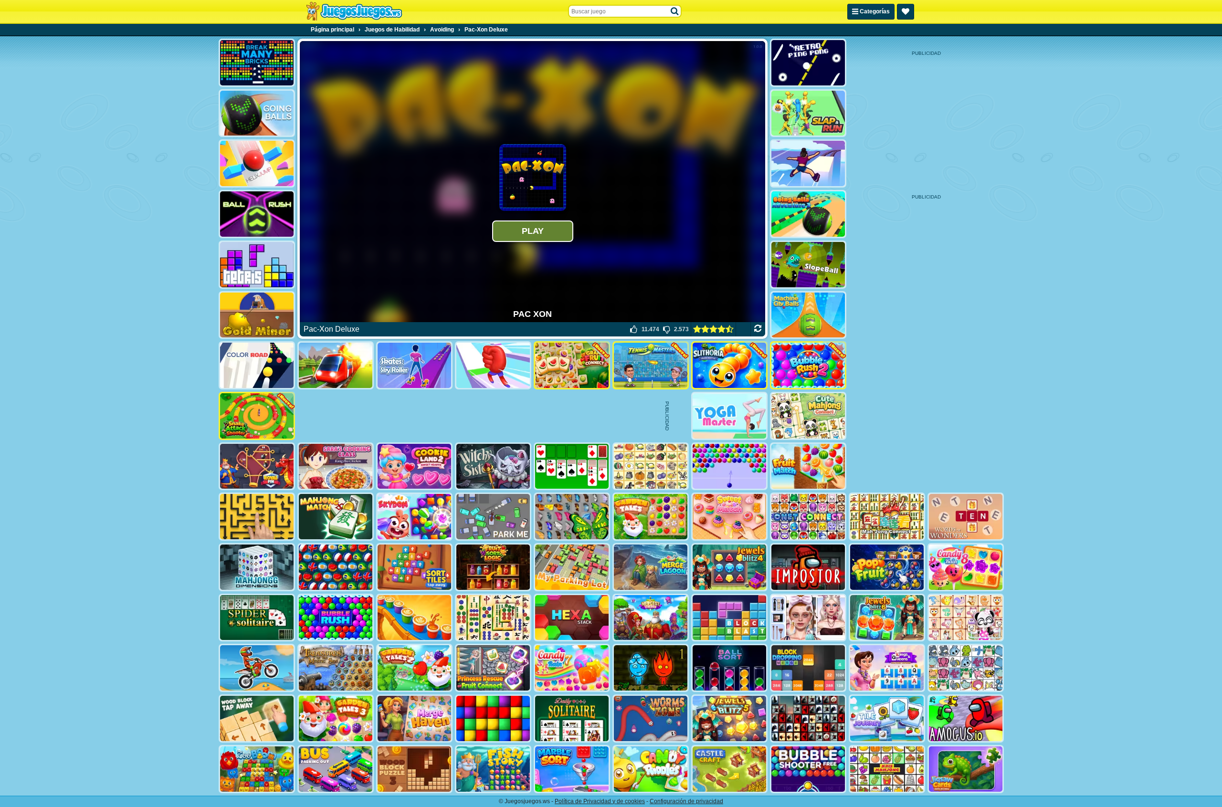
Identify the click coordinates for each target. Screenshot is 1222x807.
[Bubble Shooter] (729, 466)
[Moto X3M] (257, 668)
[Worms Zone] (650, 718)
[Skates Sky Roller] (414, 365)
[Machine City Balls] (808, 315)
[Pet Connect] (965, 668)
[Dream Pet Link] (965, 618)
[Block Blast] (729, 618)
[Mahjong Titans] (493, 618)
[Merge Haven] (414, 718)
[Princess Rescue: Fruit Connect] (493, 668)
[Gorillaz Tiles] (808, 718)
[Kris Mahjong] (650, 466)
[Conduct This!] (335, 365)
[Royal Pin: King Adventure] (257, 466)
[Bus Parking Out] (335, 769)
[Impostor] (808, 567)
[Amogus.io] (965, 718)
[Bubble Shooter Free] (808, 769)
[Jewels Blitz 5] (729, 718)
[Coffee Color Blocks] (414, 618)
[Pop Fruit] (887, 567)
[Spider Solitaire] (257, 618)
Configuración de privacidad (686, 801)
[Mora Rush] (493, 365)
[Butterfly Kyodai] (572, 517)
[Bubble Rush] (335, 618)
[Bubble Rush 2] (808, 365)
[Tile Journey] (887, 718)
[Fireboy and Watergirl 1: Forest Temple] (650, 668)
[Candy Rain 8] (965, 567)
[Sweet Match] (729, 517)
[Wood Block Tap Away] (257, 718)
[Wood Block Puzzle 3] (414, 769)
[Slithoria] (729, 365)
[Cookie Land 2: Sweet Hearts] (414, 466)
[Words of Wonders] (965, 517)
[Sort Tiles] (414, 567)
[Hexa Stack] (572, 618)
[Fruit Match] (808, 466)
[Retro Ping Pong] (808, 63)
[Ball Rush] (257, 214)
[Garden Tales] (650, 517)
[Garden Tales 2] (414, 668)
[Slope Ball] (808, 265)
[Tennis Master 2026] (650, 365)
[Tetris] (257, 265)
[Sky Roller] (808, 163)
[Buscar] (675, 11)
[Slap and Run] (808, 113)
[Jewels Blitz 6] (887, 618)
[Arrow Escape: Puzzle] (257, 517)
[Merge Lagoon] (650, 567)
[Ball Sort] (729, 668)
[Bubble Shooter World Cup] (335, 567)
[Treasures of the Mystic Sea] (335, 668)
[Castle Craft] (729, 769)
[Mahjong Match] (335, 517)
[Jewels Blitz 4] (729, 567)
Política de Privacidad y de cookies (600, 801)
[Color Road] (257, 365)
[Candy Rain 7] (572, 668)
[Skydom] (414, 517)
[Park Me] (493, 517)
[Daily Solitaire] (572, 718)
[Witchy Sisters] (493, 466)
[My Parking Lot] (572, 567)
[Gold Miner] (257, 315)
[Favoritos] (905, 12)
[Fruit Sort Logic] (493, 567)
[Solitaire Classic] (572, 466)
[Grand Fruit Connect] (572, 365)
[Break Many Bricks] (257, 63)
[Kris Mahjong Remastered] (887, 769)
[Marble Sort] (572, 769)
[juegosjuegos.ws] (354, 11)
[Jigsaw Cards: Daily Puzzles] (965, 769)
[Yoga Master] (729, 416)
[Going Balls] (257, 113)
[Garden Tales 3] (335, 718)
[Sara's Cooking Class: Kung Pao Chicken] (335, 466)
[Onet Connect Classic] (808, 517)
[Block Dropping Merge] (808, 668)
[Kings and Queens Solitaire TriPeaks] (887, 668)
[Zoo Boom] (257, 769)
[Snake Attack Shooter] (257, 416)
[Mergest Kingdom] (650, 618)
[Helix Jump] (257, 163)
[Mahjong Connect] (887, 517)
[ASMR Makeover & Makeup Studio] (808, 618)
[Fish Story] (493, 769)
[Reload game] (757, 329)
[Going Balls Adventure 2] (808, 214)
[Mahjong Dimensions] (257, 567)
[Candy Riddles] (650, 769)
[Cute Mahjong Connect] (808, 416)
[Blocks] (493, 718)
